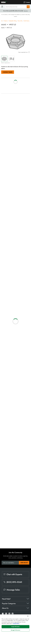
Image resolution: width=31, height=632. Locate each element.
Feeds (5, 101)
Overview (6, 97)
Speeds (6, 103)
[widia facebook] (3, 614)
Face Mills (20, 21)
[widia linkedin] (6, 614)
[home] (3, 2)
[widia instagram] (12, 614)
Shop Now (26, 10)
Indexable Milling (12, 21)
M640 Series (26, 21)
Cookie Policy (16, 623)
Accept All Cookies (15, 626)
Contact (28, 2)
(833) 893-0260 (14, 582)
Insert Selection (8, 99)
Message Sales (13, 589)
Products (5, 21)
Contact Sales (7, 72)
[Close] (27, 616)
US (1, 21)
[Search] (28, 6)
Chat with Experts (14, 574)
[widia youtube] (9, 614)
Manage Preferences (15, 630)
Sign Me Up (24, 562)
